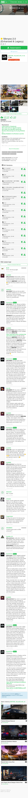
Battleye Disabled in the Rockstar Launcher (13, 133)
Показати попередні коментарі (14, 264)
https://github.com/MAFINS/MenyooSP (16, 688)
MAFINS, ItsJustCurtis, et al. (16, 56)
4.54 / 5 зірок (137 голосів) (6, 121)
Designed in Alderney (6, 790)
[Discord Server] (11, 57)
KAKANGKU (9, 528)
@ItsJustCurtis (10, 276)
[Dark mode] (24, 2)
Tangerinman (9, 516)
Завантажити (15, 47)
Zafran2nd (8, 492)
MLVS (7, 268)
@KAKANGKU (9, 545)
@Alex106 (14, 332)
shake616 (8, 289)
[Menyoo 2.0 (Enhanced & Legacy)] (14, 92)
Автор (15, 302)
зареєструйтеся (6, 695)
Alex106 (8, 388)
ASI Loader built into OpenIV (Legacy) (11, 128)
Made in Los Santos (5, 791)
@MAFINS (14, 281)
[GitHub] (9, 57)
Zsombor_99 (9, 536)
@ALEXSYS (9, 291)
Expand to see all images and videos (14, 113)
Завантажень (6, 118)
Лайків (14, 118)
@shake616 (9, 315)
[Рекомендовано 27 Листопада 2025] (2, 39)
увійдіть (17, 694)
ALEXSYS (8, 275)
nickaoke (8, 499)
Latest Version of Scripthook (9, 126)
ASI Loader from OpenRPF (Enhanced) (11, 129)
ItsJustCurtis (9, 302)
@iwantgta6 (9, 555)
